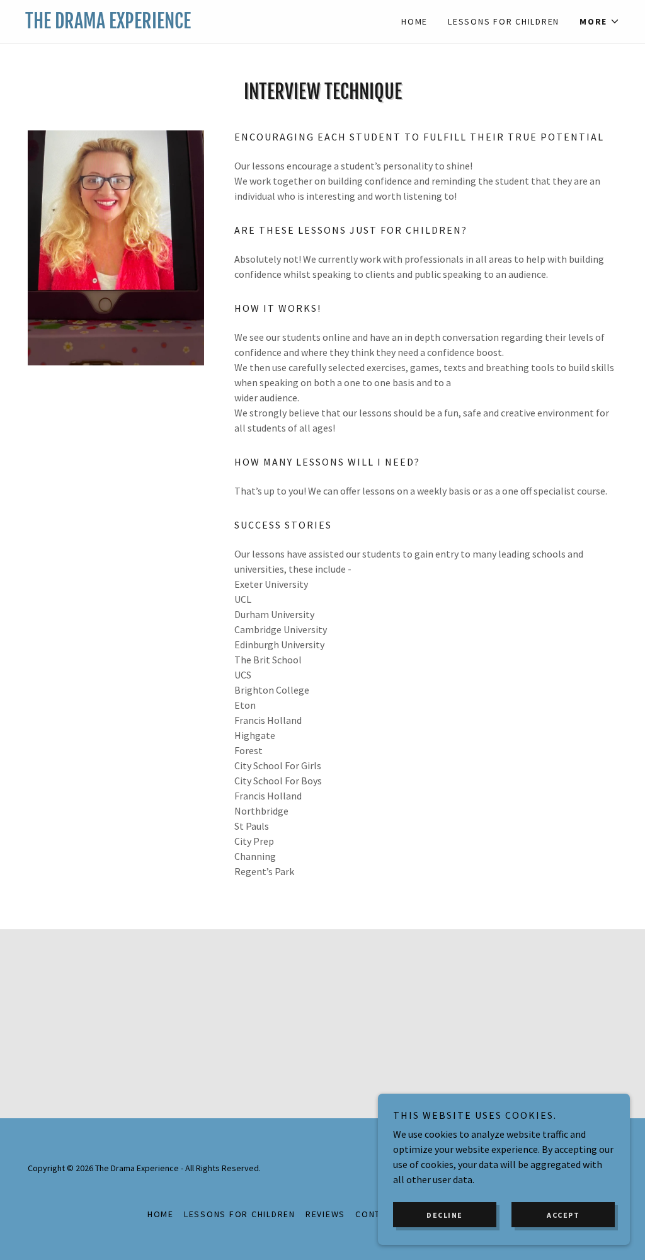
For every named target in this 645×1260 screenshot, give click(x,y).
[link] (173, 24)
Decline (444, 1215)
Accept (563, 1215)
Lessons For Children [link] (503, 21)
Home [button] (160, 1214)
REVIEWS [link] (325, 1214)
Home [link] (414, 21)
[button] (599, 21)
